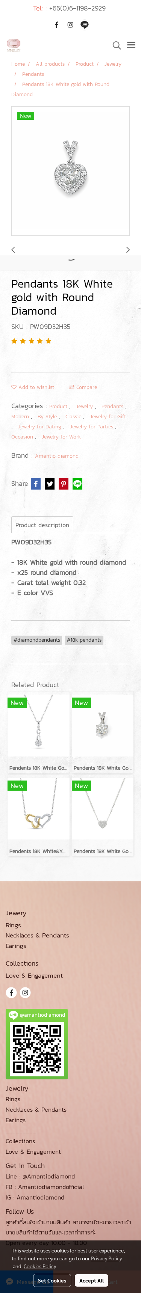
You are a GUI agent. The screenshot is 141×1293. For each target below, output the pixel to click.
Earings (16, 1119)
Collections (20, 1140)
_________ (21, 1130)
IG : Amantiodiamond (35, 1197)
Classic (74, 416)
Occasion (23, 437)
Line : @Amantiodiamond (40, 1176)
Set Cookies (52, 1280)
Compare (85, 387)
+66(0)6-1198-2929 (77, 8)
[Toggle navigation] (131, 45)
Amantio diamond (57, 456)
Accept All (91, 1280)
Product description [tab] (42, 524)
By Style (48, 416)
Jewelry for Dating (40, 427)
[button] (114, 45)
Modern (21, 416)
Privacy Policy (106, 1258)
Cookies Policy (40, 1266)
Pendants (113, 406)
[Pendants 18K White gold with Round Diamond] (70, 171)
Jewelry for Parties (92, 427)
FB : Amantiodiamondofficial (45, 1186)
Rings (13, 1098)
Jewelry (85, 406)
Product (59, 406)
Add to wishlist (35, 387)
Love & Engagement (33, 1151)
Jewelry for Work (61, 437)
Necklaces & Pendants (36, 1109)
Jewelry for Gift (108, 416)
